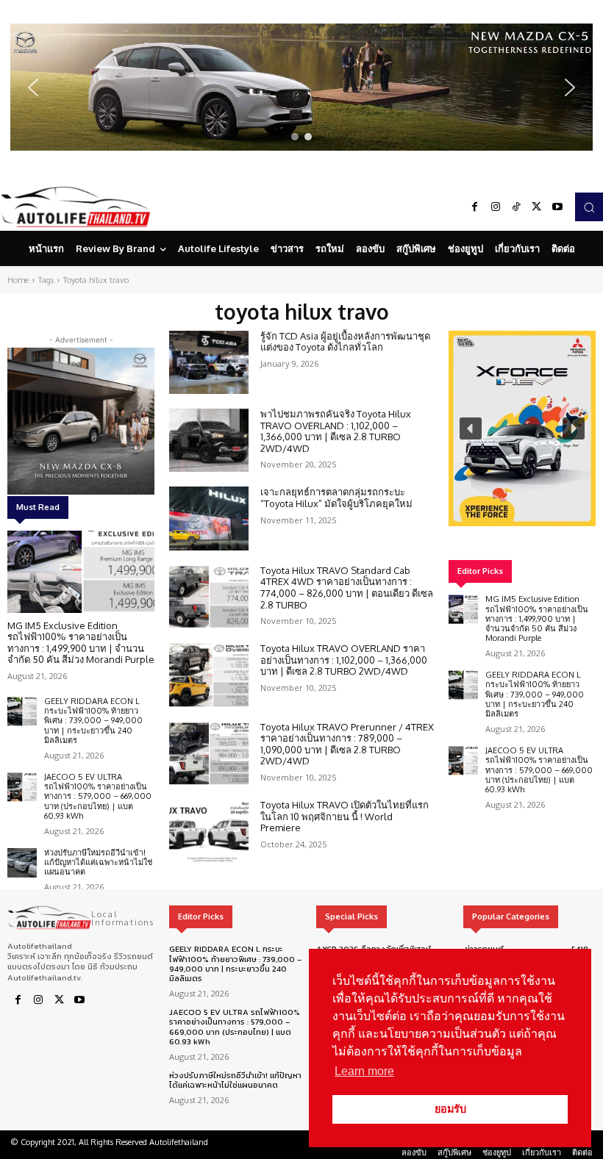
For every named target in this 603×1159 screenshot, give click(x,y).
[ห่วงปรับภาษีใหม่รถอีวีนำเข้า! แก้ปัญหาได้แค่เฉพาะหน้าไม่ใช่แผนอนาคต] (22, 863)
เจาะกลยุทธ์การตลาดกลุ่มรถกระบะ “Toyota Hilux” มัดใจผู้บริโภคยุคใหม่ (336, 497)
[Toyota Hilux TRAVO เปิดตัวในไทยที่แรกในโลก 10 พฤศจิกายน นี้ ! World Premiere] (209, 831)
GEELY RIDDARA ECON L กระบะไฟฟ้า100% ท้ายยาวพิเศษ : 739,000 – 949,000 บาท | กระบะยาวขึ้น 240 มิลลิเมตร (93, 720)
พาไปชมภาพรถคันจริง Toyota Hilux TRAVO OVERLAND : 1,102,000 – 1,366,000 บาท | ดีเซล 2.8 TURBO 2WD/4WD (335, 431)
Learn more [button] (364, 1071)
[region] (301, 87)
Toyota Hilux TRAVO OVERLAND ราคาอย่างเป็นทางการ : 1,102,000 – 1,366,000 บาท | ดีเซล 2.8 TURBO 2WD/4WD (343, 659)
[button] (301, 87)
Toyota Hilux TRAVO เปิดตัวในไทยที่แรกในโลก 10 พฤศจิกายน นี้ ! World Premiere (344, 816)
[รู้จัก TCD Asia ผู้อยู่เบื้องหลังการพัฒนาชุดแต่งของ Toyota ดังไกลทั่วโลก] (209, 362)
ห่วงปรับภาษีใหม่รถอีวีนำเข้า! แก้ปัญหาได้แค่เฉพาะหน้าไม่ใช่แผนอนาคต (98, 862)
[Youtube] (557, 207)
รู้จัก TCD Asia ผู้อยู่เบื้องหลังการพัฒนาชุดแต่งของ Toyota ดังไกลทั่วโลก (345, 342)
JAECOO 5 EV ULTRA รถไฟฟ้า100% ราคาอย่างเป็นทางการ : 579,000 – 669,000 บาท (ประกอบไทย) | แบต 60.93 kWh (97, 796)
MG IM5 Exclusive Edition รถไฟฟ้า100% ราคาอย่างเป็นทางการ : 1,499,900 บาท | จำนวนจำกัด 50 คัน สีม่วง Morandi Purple (80, 643)
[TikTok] (516, 207)
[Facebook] (475, 207)
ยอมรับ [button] (450, 1109)
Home (18, 280)
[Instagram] (495, 207)
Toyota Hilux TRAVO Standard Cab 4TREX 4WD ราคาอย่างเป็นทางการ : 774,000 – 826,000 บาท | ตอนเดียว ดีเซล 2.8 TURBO (346, 587)
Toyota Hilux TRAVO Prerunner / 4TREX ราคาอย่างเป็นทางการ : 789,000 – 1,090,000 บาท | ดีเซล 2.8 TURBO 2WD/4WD (347, 744)
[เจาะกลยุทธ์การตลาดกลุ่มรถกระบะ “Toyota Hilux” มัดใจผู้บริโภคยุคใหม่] (209, 518)
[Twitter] (537, 207)
